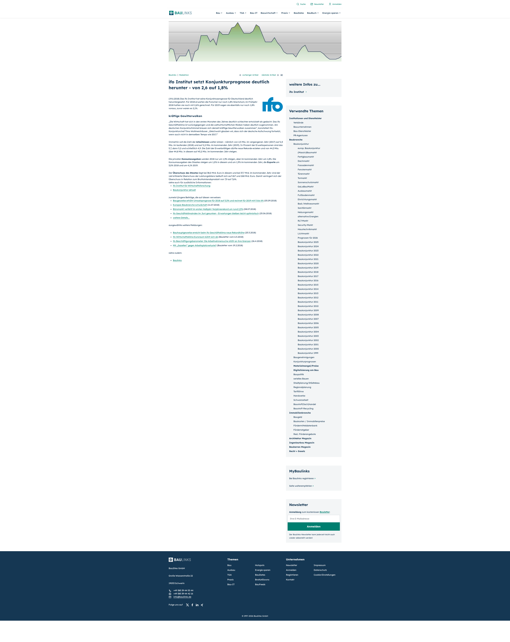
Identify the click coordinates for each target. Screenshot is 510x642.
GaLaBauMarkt (305, 186)
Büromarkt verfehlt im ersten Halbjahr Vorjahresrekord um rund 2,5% (208, 209)
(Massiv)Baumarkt (307, 152)
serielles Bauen (301, 378)
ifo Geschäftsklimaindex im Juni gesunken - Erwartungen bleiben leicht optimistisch (216, 213)
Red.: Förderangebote (304, 434)
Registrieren (292, 574)
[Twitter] (188, 605)
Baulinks (172, 75)
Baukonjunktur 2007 (308, 319)
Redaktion (184, 75)
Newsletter (291, 565)
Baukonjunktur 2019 (308, 267)
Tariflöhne (298, 391)
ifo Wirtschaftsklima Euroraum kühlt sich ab (195, 237)
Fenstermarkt (305, 169)
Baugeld (297, 417)
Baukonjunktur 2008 (308, 314)
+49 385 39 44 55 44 (183, 590)
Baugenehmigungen (303, 357)
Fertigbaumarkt (306, 156)
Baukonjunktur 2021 (308, 259)
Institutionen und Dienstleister (305, 118)
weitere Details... (181, 217)
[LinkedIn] (197, 605)
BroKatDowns (262, 579)
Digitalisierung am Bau (306, 370)
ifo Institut (297, 91)
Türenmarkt (303, 173)
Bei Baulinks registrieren (301, 478)
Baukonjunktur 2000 (308, 348)
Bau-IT (253, 13)
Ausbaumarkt (305, 191)
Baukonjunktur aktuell (184, 190)
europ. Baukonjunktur (309, 148)
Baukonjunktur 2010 (308, 306)
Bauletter (325, 512)
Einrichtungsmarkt (307, 199)
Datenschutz (320, 570)
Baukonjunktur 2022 (308, 255)
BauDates (299, 13)
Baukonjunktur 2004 (308, 331)
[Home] (196, 561)
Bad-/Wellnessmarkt (308, 203)
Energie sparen (262, 570)
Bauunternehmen (302, 126)
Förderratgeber (301, 429)
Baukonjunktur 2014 (308, 289)
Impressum (320, 565)
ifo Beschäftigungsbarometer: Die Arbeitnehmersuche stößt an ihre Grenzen (212, 241)
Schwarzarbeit (300, 400)
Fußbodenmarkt (306, 195)
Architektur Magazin (300, 438)
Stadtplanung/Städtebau (306, 383)
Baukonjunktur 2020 (308, 263)
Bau (229, 565)
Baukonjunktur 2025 (308, 242)
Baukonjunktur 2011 (308, 301)
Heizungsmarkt (305, 212)
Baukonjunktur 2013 (308, 293)
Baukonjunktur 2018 (308, 272)
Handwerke (299, 395)
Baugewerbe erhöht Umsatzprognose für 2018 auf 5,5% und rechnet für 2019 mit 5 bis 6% (218, 200)
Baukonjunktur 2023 (308, 250)
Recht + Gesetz (297, 451)
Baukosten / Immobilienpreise (309, 421)
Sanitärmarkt (304, 208)
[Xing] (202, 605)
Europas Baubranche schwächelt (190, 205)
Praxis (230, 579)
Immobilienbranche (300, 412)
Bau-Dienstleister (302, 131)
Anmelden (291, 570)
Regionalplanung (302, 387)
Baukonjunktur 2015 (308, 284)
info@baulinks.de (182, 596)
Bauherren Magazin (300, 447)
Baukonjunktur (301, 144)
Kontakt (290, 579)
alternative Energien (308, 216)
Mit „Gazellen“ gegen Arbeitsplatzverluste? (194, 245)
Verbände (298, 122)
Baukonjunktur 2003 (308, 336)
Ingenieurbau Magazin (301, 442)
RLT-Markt (303, 220)
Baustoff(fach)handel (304, 404)
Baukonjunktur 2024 (308, 246)
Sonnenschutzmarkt (308, 182)
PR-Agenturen (300, 135)
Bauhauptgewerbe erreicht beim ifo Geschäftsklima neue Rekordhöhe (208, 232)
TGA (229, 574)
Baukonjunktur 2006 (308, 323)
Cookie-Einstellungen (324, 574)
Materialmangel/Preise (306, 365)
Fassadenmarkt (306, 165)
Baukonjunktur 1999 (308, 353)
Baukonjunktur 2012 (308, 297)
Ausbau (231, 570)
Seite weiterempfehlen (300, 486)
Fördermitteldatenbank (305, 425)
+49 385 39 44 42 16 (183, 593)
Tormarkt (302, 178)
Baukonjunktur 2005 (308, 327)
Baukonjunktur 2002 (308, 340)
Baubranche (295, 139)
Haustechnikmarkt (307, 229)
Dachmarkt (303, 161)
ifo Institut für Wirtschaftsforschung (191, 185)
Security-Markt (305, 225)
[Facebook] (193, 605)
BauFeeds (260, 584)
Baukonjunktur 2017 (308, 276)
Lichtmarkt (303, 233)
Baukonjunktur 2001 (308, 344)
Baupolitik (298, 374)
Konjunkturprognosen (304, 361)
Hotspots (259, 565)
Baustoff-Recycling (303, 408)
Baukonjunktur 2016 (308, 280)
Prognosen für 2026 (308, 237)
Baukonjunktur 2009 (308, 310)
